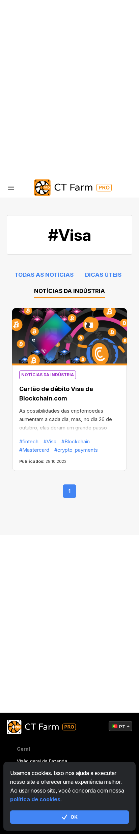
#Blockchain (75, 441)
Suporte (34, 95)
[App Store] (53, 135)
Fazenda (33, 25)
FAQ (26, 77)
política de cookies (35, 799)
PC (25, 42)
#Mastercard (34, 450)
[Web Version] (86, 135)
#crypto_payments (76, 450)
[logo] (69, 187)
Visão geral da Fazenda (42, 761)
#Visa (50, 441)
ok (74, 817)
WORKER (33, 60)
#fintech (28, 441)
